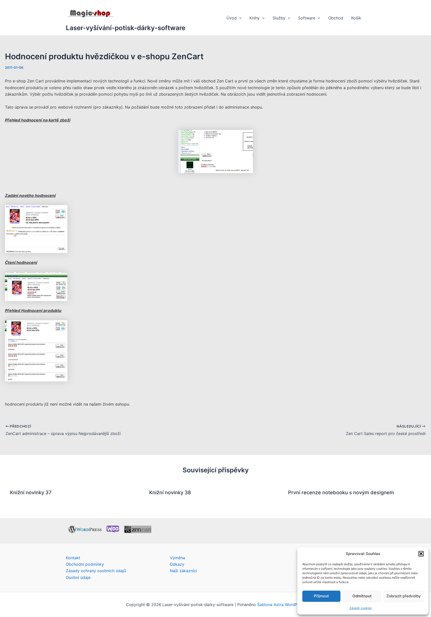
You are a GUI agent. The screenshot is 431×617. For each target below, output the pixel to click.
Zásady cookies (360, 608)
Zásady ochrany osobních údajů (96, 570)
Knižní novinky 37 (31, 492)
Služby (279, 17)
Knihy (254, 17)
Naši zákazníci (183, 570)
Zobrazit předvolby (403, 596)
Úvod (231, 17)
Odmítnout (362, 596)
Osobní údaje (78, 577)
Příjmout (321, 596)
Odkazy (177, 564)
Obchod (335, 17)
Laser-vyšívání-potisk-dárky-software (125, 28)
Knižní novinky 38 (170, 492)
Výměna (177, 557)
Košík (356, 17)
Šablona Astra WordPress (281, 604)
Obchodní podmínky (85, 564)
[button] (421, 553)
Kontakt (73, 557)
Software (306, 17)
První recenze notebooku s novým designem (341, 492)
